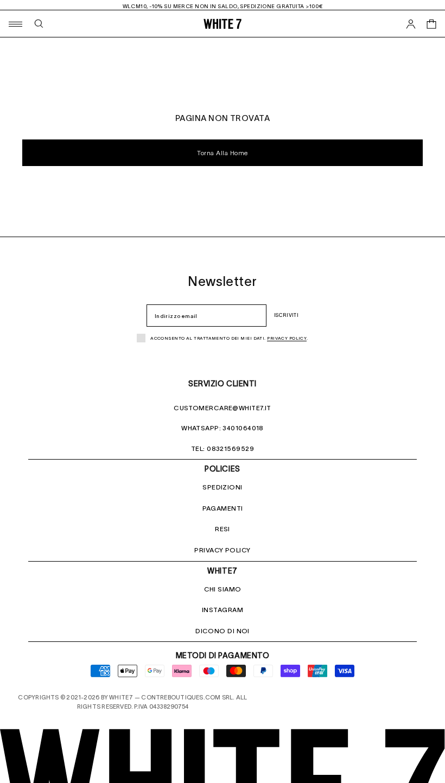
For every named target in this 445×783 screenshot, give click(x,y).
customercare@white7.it (222, 407)
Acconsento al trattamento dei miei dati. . (229, 338)
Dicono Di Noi (222, 630)
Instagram (222, 609)
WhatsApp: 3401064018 (222, 427)
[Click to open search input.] (39, 24)
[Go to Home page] (222, 23)
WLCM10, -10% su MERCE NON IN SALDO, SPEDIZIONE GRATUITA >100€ (223, 6)
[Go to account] (410, 24)
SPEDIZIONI (222, 487)
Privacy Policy (287, 338)
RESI (222, 528)
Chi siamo (222, 589)
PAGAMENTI (222, 508)
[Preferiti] (411, 49)
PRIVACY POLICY (222, 549)
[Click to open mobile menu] (15, 23)
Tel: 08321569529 (222, 448)
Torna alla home (222, 153)
